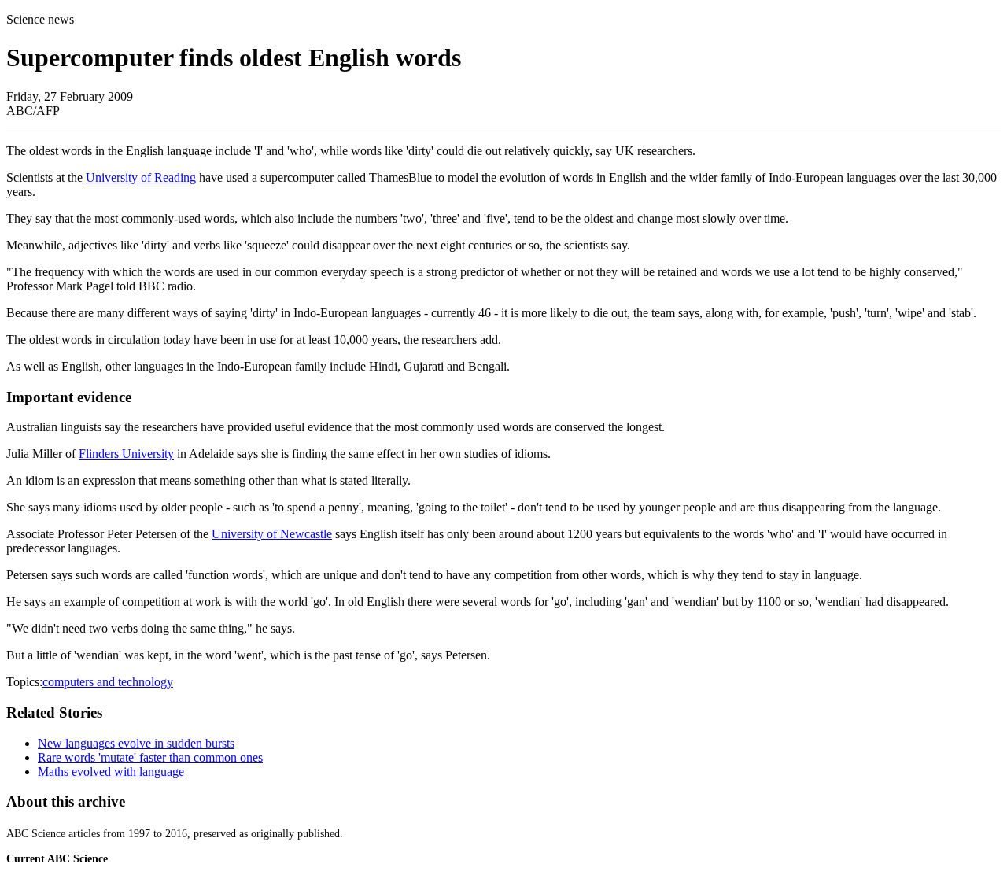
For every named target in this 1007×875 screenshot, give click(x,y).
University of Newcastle (272, 534)
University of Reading (141, 177)
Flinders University (126, 453)
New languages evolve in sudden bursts (136, 743)
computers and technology (107, 682)
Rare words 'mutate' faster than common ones (150, 757)
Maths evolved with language (111, 771)
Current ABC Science (57, 859)
